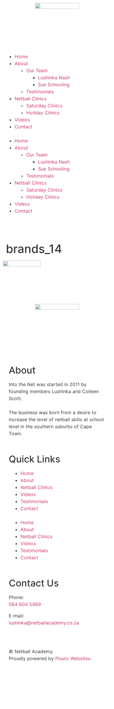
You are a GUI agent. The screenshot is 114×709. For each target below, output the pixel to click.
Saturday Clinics (44, 106)
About (21, 63)
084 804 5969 (25, 604)
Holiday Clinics (42, 113)
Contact (23, 127)
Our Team (37, 70)
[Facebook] (10, 227)
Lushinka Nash (54, 77)
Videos (22, 120)
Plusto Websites (72, 658)
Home (21, 56)
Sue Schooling (54, 84)
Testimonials (40, 91)
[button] (57, 133)
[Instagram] (26, 227)
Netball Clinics (30, 98)
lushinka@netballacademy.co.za (44, 623)
